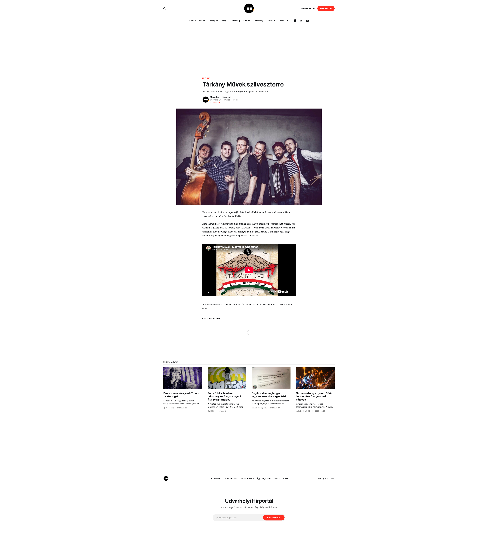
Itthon (202, 20)
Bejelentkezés (308, 8)
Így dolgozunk (264, 478)
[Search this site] (164, 8)
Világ (223, 20)
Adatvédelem (247, 478)
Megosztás (216, 102)
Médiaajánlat (231, 478)
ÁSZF (277, 478)
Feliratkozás (326, 8)
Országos (213, 20)
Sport (281, 20)
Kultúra (246, 20)
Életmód (271, 20)
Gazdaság (235, 20)
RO (288, 20)
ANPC (286, 478)
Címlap (192, 20)
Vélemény (258, 20)
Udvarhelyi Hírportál (220, 97)
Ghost (332, 478)
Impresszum (215, 478)
